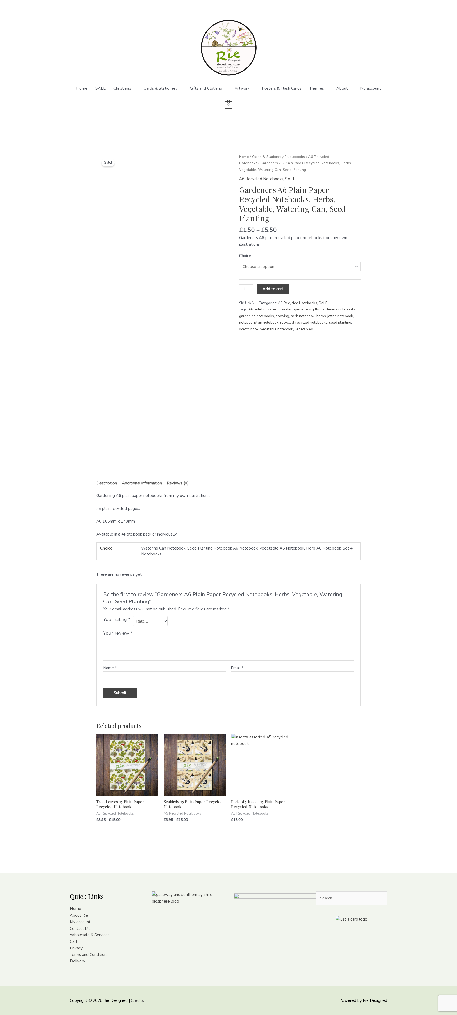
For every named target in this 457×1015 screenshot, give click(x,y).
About (342, 88)
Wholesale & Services (89, 935)
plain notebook (266, 322)
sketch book (249, 329)
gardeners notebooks (338, 309)
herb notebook (303, 315)
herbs (321, 315)
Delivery (77, 961)
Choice (245, 255)
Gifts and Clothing (206, 88)
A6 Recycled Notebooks (261, 178)
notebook (345, 315)
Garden (286, 309)
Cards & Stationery (160, 88)
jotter (331, 315)
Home (82, 88)
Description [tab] (106, 483)
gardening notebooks (256, 315)
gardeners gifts (306, 309)
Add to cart (273, 288)
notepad (246, 322)
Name (110, 668)
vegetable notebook (276, 329)
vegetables (304, 329)
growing (282, 315)
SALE (100, 88)
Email (237, 668)
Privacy (76, 948)
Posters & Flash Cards (281, 88)
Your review (117, 633)
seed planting (340, 322)
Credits (137, 1000)
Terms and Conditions (89, 954)
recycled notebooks (311, 322)
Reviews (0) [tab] (178, 483)
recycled (287, 322)
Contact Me (80, 928)
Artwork (242, 88)
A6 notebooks (259, 309)
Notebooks (296, 156)
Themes (316, 88)
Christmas (122, 88)
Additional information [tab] (142, 483)
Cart (73, 941)
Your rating (116, 619)
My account (370, 88)
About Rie (79, 915)
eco (276, 309)
